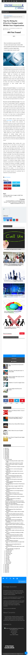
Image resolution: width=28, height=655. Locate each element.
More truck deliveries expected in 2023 (12, 43)
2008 (6, 572)
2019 (6, 453)
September (8, 553)
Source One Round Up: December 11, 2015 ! (14, 523)
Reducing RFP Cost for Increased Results (13, 519)
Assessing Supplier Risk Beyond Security (13, 526)
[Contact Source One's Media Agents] (14, 628)
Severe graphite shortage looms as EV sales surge (14, 46)
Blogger (22, 333)
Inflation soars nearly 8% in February (16, 423)
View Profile (8, 218)
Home (5, 15)
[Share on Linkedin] (16, 185)
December (8, 459)
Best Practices (9, 15)
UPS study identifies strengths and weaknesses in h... (12, 549)
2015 (6, 458)
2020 (6, 452)
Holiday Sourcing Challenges (11, 503)
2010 (6, 569)
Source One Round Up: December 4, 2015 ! (14, 534)
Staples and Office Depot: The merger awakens (15, 502)
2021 (6, 450)
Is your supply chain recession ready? (11, 50)
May (7, 558)
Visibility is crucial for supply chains (11, 48)
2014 (6, 564)
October (7, 552)
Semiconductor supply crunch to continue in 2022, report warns (15, 418)
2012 (6, 567)
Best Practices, (7, 29)
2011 (6, 568)
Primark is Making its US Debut (11, 540)
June (7, 557)
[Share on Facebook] (7, 182)
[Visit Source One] (7, 185)
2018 (6, 454)
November (8, 550)
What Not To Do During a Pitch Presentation (14, 500)
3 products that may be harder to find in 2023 (13, 44)
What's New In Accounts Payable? (15, 430)
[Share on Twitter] (16, 182)
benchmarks (9, 120)
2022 (6, 449)
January (7, 563)
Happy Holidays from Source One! (12, 492)
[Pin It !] (7, 188)
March (7, 560)
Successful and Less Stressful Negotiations (13, 280)
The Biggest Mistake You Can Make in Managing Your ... (13, 499)
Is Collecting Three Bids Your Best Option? (14, 513)
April (7, 559)
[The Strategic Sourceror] (14, 6)
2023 (6, 448)
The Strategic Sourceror (7, 653)
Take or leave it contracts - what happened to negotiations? (11, 328)
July (6, 555)
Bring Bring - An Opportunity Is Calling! (12, 249)
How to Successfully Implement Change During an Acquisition (12, 312)
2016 (6, 457)
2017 (6, 455)
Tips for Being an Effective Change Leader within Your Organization (13, 23)
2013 (6, 565)
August (7, 554)
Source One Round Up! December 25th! (13, 475)
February (8, 562)
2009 (6, 570)
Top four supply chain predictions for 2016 (14, 463)
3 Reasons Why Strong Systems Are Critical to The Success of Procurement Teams (13, 264)
